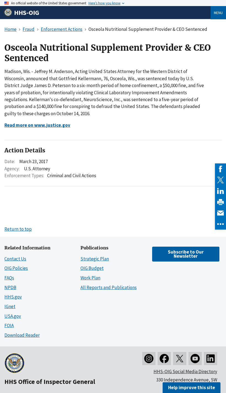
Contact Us (15, 259)
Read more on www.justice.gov (37, 125)
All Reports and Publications (108, 287)
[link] (220, 168)
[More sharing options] (220, 224)
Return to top (18, 229)
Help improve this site (191, 387)
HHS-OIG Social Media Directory (185, 371)
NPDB (10, 287)
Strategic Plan (94, 259)
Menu (218, 12)
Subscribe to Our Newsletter (186, 254)
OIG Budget (92, 268)
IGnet (9, 306)
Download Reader (22, 335)
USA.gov (12, 316)
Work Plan (90, 278)
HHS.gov (13, 297)
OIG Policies (16, 268)
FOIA (9, 325)
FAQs (9, 278)
